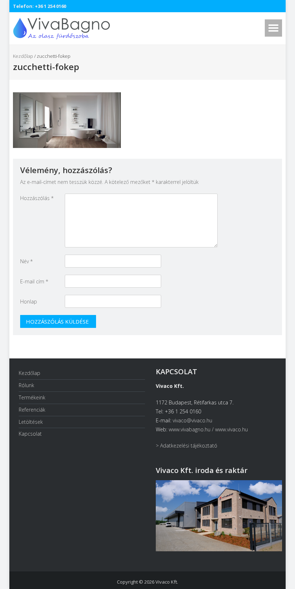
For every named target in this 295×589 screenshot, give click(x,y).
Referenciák (32, 409)
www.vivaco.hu (231, 429)
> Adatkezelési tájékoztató (186, 445)
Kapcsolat (30, 433)
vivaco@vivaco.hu (192, 420)
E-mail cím (34, 281)
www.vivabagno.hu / (192, 429)
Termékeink (32, 397)
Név (26, 261)
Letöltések (31, 421)
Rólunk (26, 385)
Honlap (28, 301)
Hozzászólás (37, 198)
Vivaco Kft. (166, 582)
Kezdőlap (23, 56)
